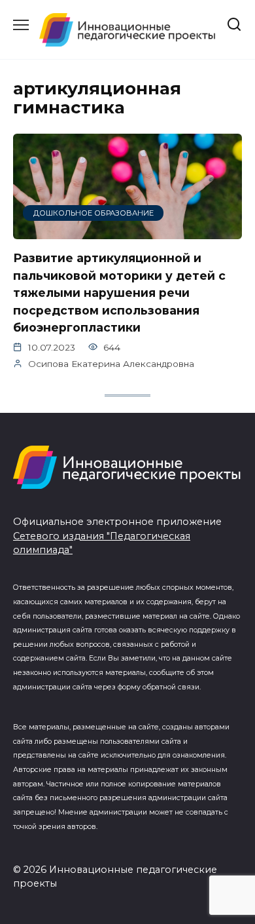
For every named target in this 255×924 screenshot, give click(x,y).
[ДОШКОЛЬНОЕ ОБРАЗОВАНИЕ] (127, 231)
